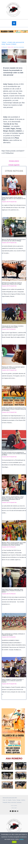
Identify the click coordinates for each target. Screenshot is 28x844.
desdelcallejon (21, 47)
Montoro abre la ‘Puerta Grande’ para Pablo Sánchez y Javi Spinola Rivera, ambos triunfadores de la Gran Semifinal (14, 544)
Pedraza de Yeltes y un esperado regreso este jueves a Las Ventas (13, 367)
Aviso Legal (14, 807)
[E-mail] (17, 811)
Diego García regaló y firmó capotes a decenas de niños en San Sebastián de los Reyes (13, 198)
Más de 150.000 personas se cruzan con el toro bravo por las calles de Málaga (13, 240)
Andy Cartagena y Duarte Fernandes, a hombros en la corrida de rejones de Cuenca (12, 681)
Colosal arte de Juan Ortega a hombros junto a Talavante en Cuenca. (12, 326)
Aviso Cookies (14, 805)
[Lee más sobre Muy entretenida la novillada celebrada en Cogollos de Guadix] (14, 621)
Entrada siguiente (14, 165)
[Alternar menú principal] (14, 23)
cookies (21, 839)
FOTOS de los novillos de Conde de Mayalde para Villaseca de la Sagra (12, 283)
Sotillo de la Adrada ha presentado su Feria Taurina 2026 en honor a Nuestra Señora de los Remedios (14, 409)
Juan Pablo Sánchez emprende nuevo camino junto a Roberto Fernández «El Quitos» (12, 591)
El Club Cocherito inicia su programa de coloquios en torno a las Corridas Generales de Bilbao (14, 454)
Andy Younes (16, 47)
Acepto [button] (14, 841)
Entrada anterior (14, 161)
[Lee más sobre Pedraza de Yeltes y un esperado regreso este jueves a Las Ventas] (14, 354)
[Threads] (13, 811)
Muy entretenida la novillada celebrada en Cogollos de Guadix (13, 634)
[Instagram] (15, 811)
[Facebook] (10, 811)
